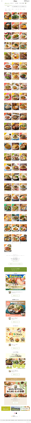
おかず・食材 (15, 6)
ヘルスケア (10, 10)
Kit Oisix (8, 6)
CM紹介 (25, 3)
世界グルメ (6, 10)
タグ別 (23, 6)
